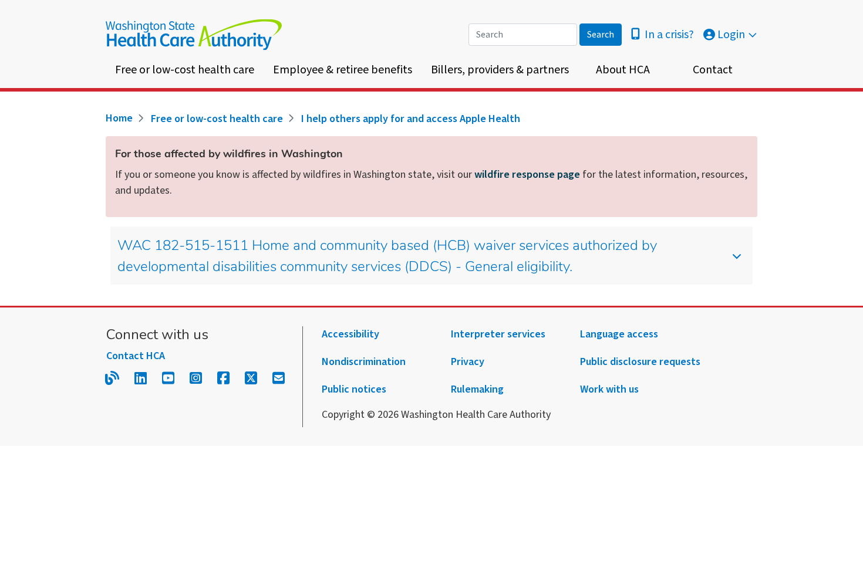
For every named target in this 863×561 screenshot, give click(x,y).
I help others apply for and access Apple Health (410, 118)
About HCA (623, 70)
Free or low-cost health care (184, 70)
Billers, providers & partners (500, 70)
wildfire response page (527, 174)
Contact (713, 70)
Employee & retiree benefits (342, 70)
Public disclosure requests (640, 361)
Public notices (354, 389)
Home (119, 118)
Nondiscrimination (364, 361)
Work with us (609, 389)
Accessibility (350, 334)
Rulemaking (477, 389)
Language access (619, 334)
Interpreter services (498, 334)
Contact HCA (135, 356)
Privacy (467, 361)
